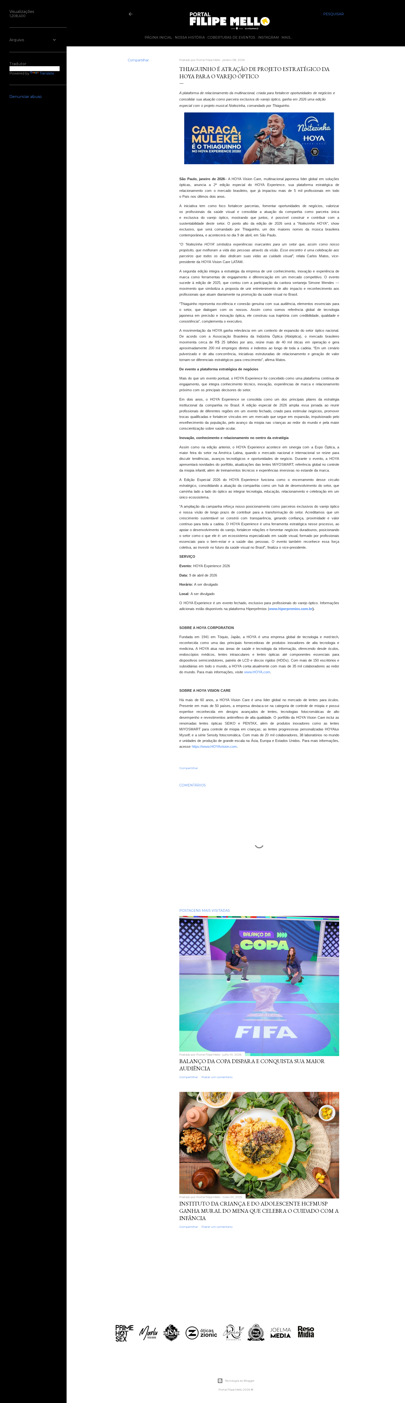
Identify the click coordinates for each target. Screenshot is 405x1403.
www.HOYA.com (257, 672)
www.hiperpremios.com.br (290, 609)
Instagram (268, 37)
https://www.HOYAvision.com (214, 746)
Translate (47, 73)
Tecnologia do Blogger (240, 1380)
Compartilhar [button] (138, 60)
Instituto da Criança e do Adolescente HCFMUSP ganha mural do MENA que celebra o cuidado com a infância (259, 1211)
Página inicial (158, 37)
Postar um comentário (217, 1077)
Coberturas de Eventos (231, 37)
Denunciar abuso (25, 96)
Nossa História (190, 37)
